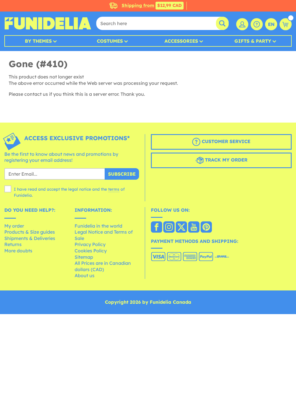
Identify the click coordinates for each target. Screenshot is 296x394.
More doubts (18, 251)
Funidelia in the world (98, 226)
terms (113, 189)
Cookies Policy (91, 251)
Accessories (181, 41)
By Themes (38, 41)
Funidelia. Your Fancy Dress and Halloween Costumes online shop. (47, 23)
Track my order (225, 160)
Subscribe (122, 174)
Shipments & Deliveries (29, 238)
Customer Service (225, 141)
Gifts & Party (252, 41)
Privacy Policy (90, 244)
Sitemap (84, 257)
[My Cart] (286, 24)
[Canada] (156, 227)
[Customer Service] (257, 24)
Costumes (110, 41)
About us (85, 275)
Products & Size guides (29, 232)
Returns (13, 244)
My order (14, 226)
